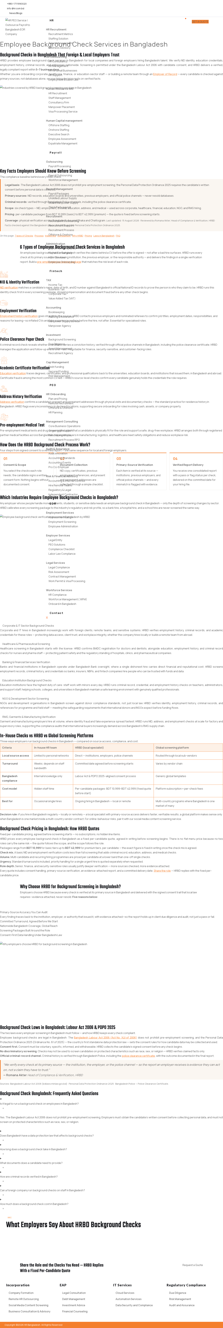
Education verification (13, 373)
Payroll (56, 152)
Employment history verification (19, 316)
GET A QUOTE (200, 21)
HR (52, 20)
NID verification (9, 287)
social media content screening (153, 819)
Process (39, 235)
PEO (53, 385)
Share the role (162, 870)
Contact (57, 613)
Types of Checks (24, 235)
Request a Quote (193, 1265)
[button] (24, 912)
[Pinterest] (209, 8)
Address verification (12, 402)
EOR (53, 503)
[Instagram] (201, 8)
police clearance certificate (138, 1056)
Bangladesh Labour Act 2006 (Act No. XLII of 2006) (105, 1037)
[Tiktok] (214, 8)
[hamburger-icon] (185, 18)
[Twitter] (206, 8)
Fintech (56, 271)
